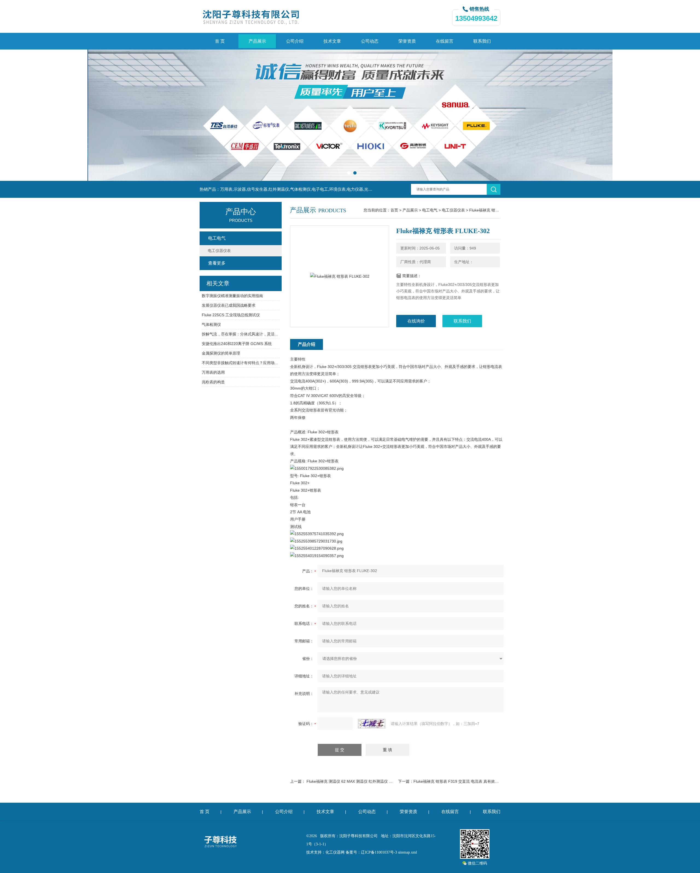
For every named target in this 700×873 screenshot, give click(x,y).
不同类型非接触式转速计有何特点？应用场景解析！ (241, 363)
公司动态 (369, 41)
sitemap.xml (407, 852)
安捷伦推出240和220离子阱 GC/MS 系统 (237, 343)
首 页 (220, 41)
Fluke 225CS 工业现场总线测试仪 (231, 315)
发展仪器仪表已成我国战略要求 (228, 305)
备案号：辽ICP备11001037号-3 (371, 852)
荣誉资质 (407, 41)
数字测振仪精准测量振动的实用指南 (232, 296)
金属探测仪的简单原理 (221, 353)
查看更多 (217, 263)
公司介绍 (295, 41)
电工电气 (430, 210)
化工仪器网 (335, 852)
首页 (394, 210)
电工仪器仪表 (453, 210)
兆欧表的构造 (213, 382)
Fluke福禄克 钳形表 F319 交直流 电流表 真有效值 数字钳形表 (466, 781)
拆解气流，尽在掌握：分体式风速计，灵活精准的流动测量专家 (241, 334)
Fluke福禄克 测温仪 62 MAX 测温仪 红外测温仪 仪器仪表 (355, 781)
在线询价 (416, 321)
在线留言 (444, 41)
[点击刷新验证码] (371, 723)
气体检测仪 (211, 324)
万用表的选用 (213, 372)
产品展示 (257, 41)
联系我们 (482, 41)
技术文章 (332, 41)
